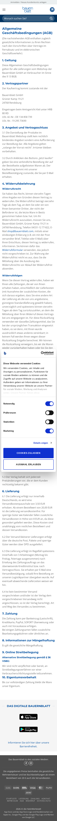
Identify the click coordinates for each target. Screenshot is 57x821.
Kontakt (46, 798)
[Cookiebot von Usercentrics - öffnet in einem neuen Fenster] (41, 353)
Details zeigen (40, 443)
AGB (22, 801)
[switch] (49, 412)
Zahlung (35, 798)
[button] (4, 9)
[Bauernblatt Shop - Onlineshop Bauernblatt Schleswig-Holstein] (28, 9)
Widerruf (30, 801)
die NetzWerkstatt (32, 809)
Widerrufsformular (12, 250)
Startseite (11, 798)
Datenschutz (44, 801)
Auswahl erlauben (28, 464)
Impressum (12, 801)
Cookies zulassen (28, 453)
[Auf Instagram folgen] (31, 763)
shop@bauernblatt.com (20, 231)
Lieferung (24, 798)
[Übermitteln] (51, 18)
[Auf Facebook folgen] (26, 763)
